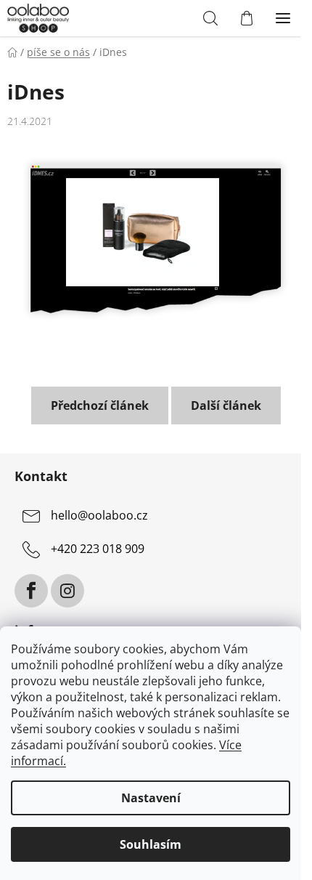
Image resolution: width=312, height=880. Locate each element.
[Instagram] (67, 590)
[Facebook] (31, 590)
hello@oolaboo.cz (99, 516)
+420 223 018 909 (97, 549)
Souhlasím (150, 844)
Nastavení (151, 798)
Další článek (226, 405)
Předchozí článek (100, 405)
